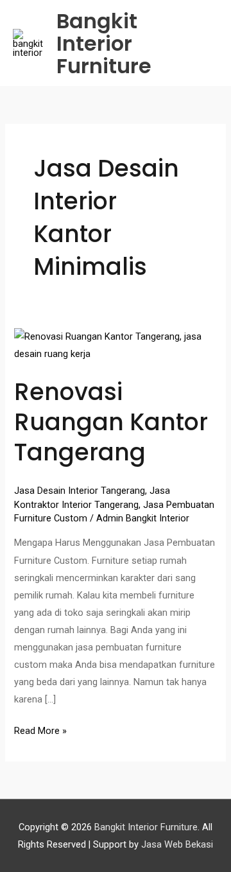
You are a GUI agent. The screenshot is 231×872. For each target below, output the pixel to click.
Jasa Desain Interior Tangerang (79, 490)
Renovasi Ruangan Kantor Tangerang (111, 422)
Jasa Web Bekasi (177, 844)
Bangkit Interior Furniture (103, 43)
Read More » (40, 729)
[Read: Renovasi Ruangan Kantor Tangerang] (115, 345)
